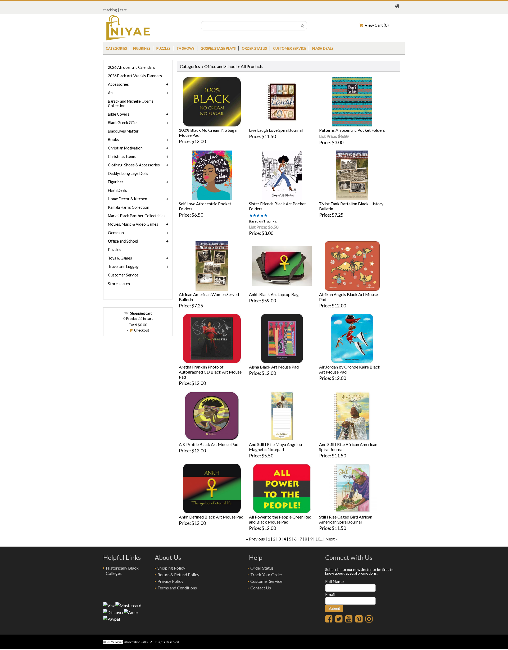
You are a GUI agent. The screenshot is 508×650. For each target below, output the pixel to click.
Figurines (141, 48)
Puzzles (163, 48)
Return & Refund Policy (178, 574)
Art (111, 92)
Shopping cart (141, 313)
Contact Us (260, 587)
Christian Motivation (125, 148)
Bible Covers (118, 114)
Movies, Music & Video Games (133, 224)
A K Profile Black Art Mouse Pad (208, 444)
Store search (119, 283)
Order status (254, 48)
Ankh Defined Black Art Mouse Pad (211, 516)
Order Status (262, 567)
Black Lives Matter (123, 131)
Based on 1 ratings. (263, 221)
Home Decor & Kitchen (127, 199)
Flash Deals (322, 48)
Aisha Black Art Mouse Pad (274, 366)
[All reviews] (258, 215)
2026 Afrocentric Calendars (131, 67)
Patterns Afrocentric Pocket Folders (352, 130)
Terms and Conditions (177, 587)
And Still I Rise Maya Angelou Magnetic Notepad (275, 447)
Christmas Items (122, 156)
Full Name (334, 581)
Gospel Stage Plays (218, 48)
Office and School (220, 66)
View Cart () (376, 25)
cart (123, 10)
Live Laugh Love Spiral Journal (276, 130)
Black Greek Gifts (123, 122)
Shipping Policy (171, 567)
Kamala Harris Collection (128, 207)
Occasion (116, 232)
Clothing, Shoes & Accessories (134, 165)
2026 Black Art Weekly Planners (135, 76)
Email (330, 594)
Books (113, 139)
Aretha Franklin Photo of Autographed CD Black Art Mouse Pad (210, 371)
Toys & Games (120, 258)
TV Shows (185, 48)
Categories (116, 48)
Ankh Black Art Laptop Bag (274, 294)
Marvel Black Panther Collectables (136, 215)
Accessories (118, 84)
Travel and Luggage (124, 266)
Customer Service (289, 48)
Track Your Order (266, 574)
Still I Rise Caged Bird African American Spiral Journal (345, 519)
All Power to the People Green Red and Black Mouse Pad (280, 519)
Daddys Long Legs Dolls (128, 173)
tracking (110, 10)
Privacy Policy (170, 581)
